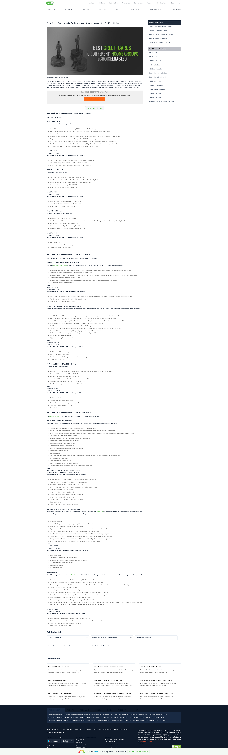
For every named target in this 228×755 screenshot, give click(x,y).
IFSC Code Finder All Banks (83, 717)
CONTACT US (77, 729)
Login (179, 3)
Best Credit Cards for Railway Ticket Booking (156, 680)
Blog (172, 3)
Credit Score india (53, 714)
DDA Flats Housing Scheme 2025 (158, 714)
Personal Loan (126, 3)
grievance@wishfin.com (82, 745)
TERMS (63, 729)
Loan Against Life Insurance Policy (142, 720)
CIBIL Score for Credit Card (55, 717)
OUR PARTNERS (98, 729)
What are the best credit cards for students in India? (112, 693)
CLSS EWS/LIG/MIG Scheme (121, 717)
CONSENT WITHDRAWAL (121, 729)
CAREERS (69, 729)
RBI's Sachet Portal (81, 747)
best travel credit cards (60, 265)
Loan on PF (155, 720)
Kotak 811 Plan (69, 720)
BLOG (56, 729)
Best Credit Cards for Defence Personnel (108, 667)
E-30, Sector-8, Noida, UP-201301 (114, 739)
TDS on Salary (163, 720)
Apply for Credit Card (95, 108)
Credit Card (99, 511)
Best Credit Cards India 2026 (59, 16)
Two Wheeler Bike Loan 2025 (56, 720)
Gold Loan (119, 720)
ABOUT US (50, 729)
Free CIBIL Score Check (65, 714)
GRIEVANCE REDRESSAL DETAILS (56, 732)
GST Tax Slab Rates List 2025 (100, 717)
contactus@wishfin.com (112, 744)
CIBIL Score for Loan (69, 717)
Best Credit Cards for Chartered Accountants (156, 693)
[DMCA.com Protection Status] (159, 746)
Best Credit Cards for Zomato (58, 667)
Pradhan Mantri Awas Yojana (137, 717)
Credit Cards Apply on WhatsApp (82, 714)
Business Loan (138, 3)
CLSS (110, 717)
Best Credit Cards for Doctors (150, 667)
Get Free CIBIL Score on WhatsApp (139, 714)
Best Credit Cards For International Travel (109, 680)
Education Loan (127, 720)
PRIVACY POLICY (108, 729)
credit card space (73, 575)
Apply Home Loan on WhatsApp (100, 714)
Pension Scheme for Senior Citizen (155, 717)
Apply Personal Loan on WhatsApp (119, 714)
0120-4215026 (80, 742)
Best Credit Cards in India (57, 680)
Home (48, 16)
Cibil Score (101, 3)
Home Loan (91, 3)
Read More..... (141, 743)
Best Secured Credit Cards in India (60, 693)
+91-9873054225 (110, 742)
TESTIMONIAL (87, 729)
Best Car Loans (102, 720)
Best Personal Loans (79, 720)
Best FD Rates (111, 720)
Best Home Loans (91, 720)
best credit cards (54, 416)
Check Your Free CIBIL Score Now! (138, 751)
